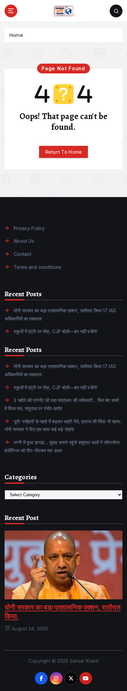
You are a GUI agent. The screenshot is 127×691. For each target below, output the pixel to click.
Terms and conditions (37, 267)
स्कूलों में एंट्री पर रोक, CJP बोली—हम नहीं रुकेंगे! (55, 331)
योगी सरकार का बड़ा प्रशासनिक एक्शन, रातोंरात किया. (62, 612)
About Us (24, 241)
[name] (63, 564)
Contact (22, 254)
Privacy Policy (29, 228)
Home (16, 35)
